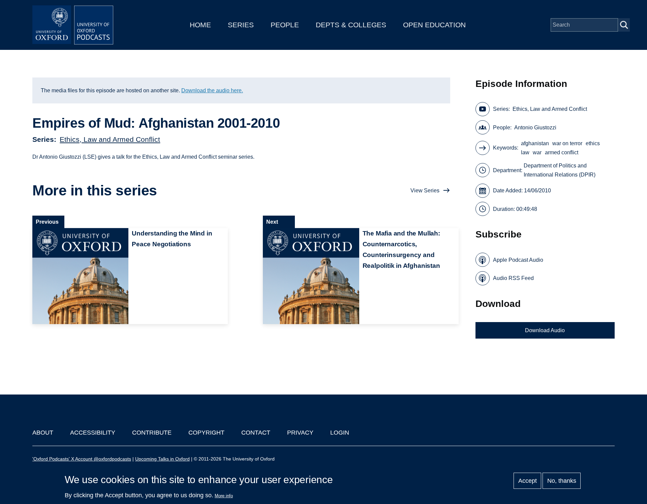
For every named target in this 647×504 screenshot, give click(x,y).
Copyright (206, 432)
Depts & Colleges (351, 25)
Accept (527, 480)
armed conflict (561, 152)
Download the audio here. (212, 90)
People (285, 25)
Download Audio (545, 330)
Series (241, 25)
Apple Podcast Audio (518, 260)
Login (339, 432)
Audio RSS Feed (513, 278)
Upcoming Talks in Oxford (162, 459)
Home (200, 25)
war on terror (567, 143)
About (42, 432)
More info (224, 495)
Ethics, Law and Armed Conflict (110, 139)
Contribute (152, 432)
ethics (593, 143)
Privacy (300, 432)
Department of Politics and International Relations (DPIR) (559, 170)
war (537, 152)
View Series (424, 190)
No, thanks (561, 480)
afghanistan (535, 143)
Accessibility (92, 432)
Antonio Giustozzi (535, 127)
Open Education (434, 25)
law (525, 152)
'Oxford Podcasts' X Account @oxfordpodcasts (81, 459)
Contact (255, 432)
